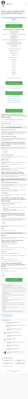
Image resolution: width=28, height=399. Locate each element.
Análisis (4, 9)
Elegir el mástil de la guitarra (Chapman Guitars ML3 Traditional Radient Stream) (11, 299)
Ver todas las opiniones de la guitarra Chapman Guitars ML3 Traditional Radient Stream (13, 287)
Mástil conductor (5, 297)
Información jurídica (9, 370)
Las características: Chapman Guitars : (6, 286)
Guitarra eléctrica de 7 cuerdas (6, 293)
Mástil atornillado (5, 298)
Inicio (2, 9)
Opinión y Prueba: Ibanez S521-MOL (7, 316)
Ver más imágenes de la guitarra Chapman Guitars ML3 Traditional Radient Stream (13, 285)
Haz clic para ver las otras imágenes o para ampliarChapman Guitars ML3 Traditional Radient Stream (14, 93)
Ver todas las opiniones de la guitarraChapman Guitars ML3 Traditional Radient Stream (14, 83)
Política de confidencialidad (15, 370)
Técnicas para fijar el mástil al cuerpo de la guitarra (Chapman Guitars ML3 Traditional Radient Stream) (13, 295)
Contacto (20, 370)
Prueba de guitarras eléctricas (9, 314)
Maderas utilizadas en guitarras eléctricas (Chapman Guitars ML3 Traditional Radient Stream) (13, 304)
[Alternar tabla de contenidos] (25, 283)
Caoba (4, 305)
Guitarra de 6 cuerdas (5, 292)
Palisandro (4, 306)
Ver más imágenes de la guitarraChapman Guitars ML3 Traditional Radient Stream (14, 26)
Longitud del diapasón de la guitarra (7, 300)
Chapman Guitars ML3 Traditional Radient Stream (8, 284)
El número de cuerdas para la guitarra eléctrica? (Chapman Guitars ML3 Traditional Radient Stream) (14, 291)
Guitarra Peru (9, 4)
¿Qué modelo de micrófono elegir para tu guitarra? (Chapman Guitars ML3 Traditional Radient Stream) (13, 303)
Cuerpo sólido (5, 308)
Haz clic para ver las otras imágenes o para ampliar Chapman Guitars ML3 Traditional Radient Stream (14, 288)
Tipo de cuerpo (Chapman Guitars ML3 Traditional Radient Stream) (10, 307)
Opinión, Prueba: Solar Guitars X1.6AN (7, 315)
